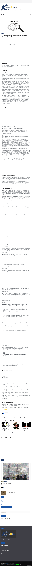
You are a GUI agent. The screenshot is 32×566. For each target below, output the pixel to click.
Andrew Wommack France (4, 545)
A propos (19, 15)
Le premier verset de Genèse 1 (17, 0)
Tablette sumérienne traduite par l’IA (11, 492)
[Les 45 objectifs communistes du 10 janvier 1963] (26, 422)
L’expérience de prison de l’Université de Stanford (5, 429)
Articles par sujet (9, 13)
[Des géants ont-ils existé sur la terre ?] (16, 422)
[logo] (8, 530)
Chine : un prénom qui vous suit (25, 417)
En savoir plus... (5, 409)
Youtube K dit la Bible (7, 539)
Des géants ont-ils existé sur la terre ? (15, 430)
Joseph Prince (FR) (3, 548)
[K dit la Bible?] (2, 15)
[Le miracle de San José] (16, 471)
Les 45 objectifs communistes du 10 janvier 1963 (26, 429)
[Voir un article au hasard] (30, 15)
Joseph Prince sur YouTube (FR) (5, 550)
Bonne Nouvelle (22, 13)
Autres (1, 504)
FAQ (1, 556)
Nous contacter (15, 13)
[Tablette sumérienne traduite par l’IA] (3, 493)
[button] (25, 13)
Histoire (3, 33)
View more (7, 563)
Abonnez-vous (4, 516)
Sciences (3, 481)
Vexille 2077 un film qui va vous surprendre (8, 417)
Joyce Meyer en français (4, 555)
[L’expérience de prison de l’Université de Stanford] (5, 422)
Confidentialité (13, 15)
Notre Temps (2, 501)
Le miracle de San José (6, 483)
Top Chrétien (2, 553)
